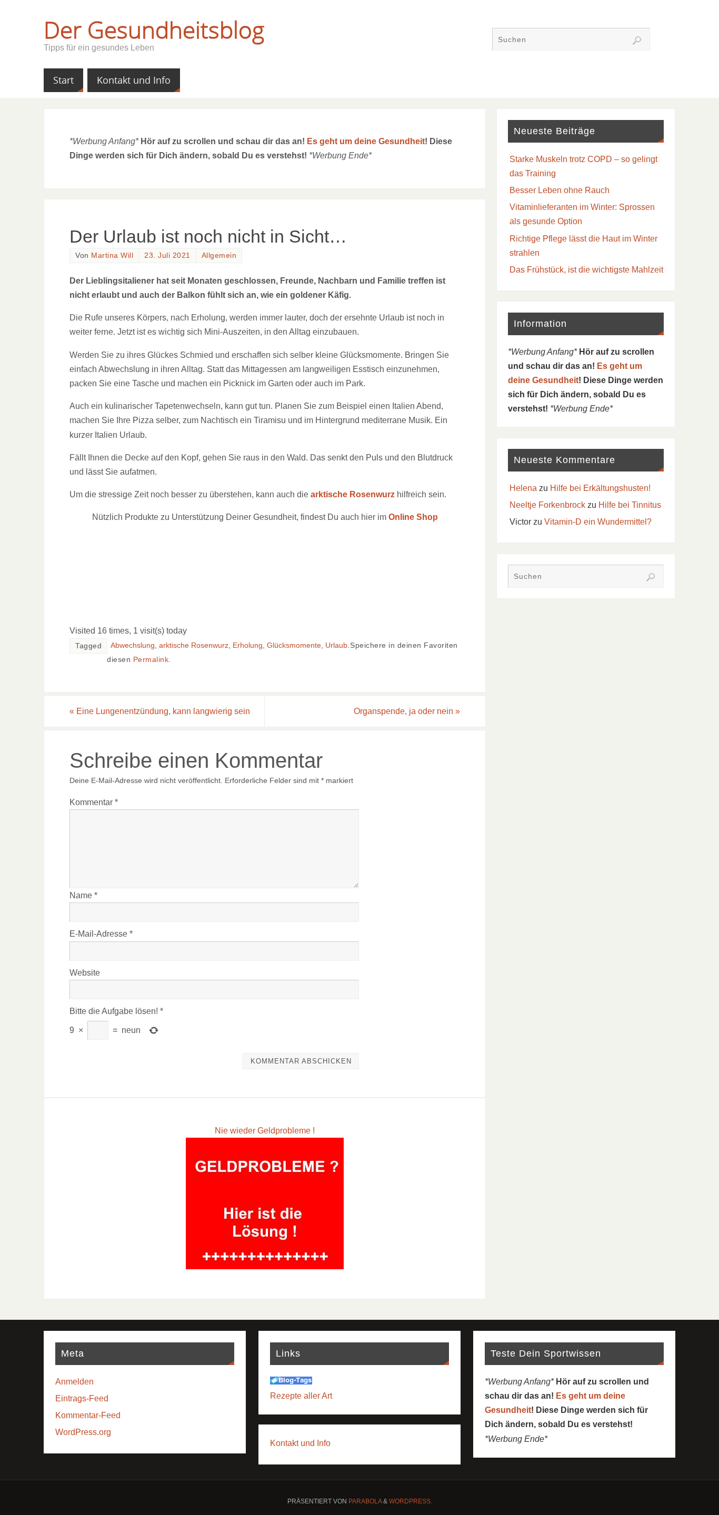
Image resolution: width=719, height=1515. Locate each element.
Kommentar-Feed (88, 1415)
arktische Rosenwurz (353, 494)
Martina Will (112, 255)
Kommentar (93, 802)
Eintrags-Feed (81, 1398)
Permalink (151, 660)
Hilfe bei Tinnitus (629, 504)
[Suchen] (637, 40)
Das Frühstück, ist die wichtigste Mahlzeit (586, 269)
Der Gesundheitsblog (154, 29)
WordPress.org (83, 1432)
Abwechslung (133, 645)
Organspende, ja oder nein (407, 711)
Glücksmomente (294, 645)
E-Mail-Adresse (101, 933)
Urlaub (336, 645)
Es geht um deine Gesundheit (366, 141)
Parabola (365, 1501)
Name (83, 895)
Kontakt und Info (300, 1443)
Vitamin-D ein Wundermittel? (598, 521)
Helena (523, 488)
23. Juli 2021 (167, 255)
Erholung (248, 645)
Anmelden (74, 1381)
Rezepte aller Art (301, 1395)
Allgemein (219, 255)
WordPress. (410, 1501)
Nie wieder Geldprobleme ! (265, 1130)
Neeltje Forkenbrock (547, 504)
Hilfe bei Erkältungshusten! (600, 488)
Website (84, 972)
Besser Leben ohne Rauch (560, 190)
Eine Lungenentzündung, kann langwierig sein (159, 711)
